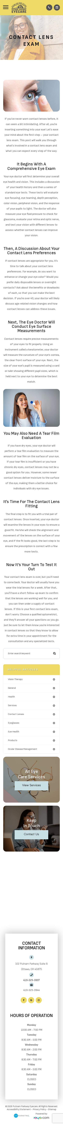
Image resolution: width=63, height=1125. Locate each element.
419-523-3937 (31, 980)
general (12, 688)
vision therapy (15, 679)
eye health (13, 731)
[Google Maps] (31, 1000)
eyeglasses (13, 722)
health (11, 696)
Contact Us (31, 834)
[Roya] (41, 1118)
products (12, 740)
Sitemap (52, 1109)
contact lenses (16, 714)
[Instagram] (39, 1000)
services (12, 705)
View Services (31, 785)
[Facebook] (24, 1000)
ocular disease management (22, 749)
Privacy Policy (39, 1109)
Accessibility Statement (19, 1109)
